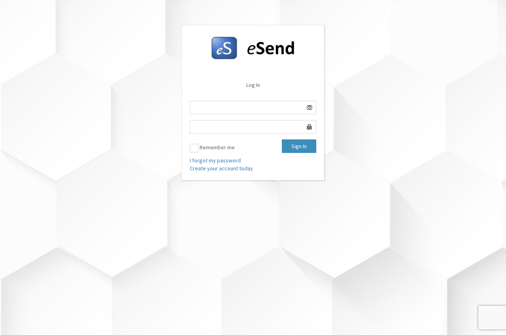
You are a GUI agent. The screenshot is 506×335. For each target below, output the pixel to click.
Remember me (216, 147)
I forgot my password (215, 160)
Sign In (299, 146)
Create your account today (221, 168)
